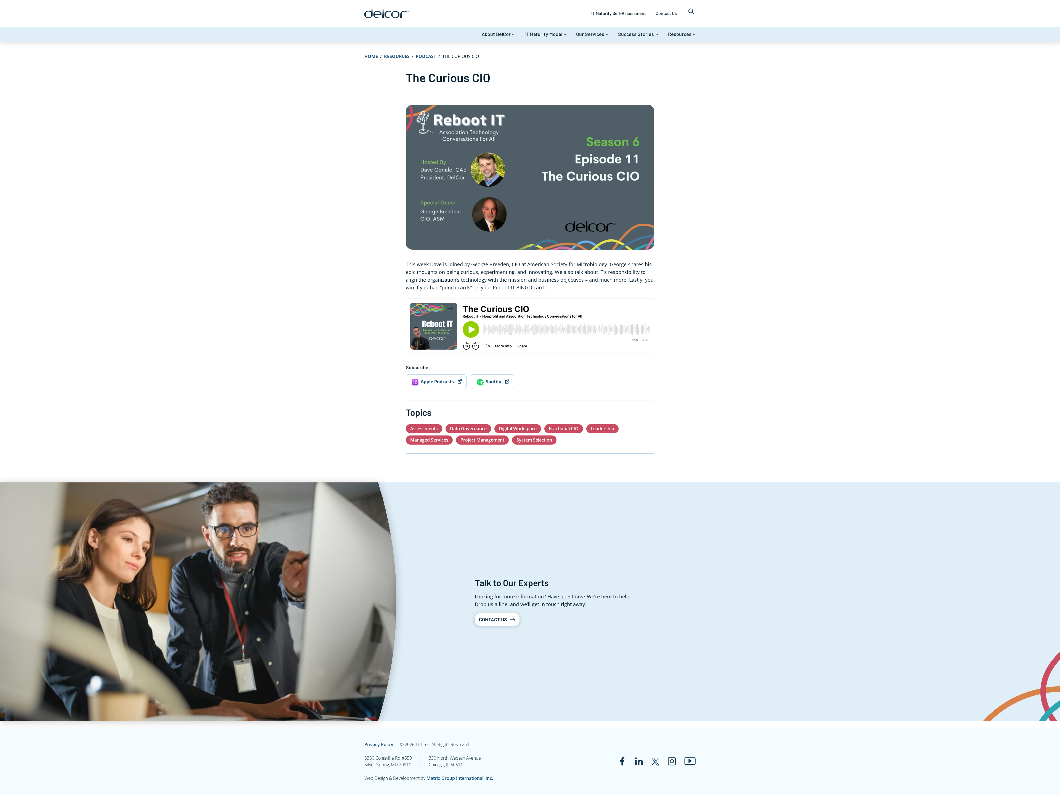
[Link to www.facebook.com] (622, 761)
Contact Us (493, 619)
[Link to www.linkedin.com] (639, 761)
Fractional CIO (564, 429)
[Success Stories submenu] (656, 34)
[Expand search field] (691, 13)
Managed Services (429, 440)
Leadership (602, 429)
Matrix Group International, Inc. (459, 778)
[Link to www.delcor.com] (386, 13)
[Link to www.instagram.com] (672, 761)
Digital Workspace (518, 429)
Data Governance (468, 429)
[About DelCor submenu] (513, 34)
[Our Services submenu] (607, 34)
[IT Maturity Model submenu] (564, 34)
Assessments (424, 429)
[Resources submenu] (694, 34)
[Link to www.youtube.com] (690, 761)
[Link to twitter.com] (655, 761)
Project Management (482, 440)
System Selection (534, 440)
